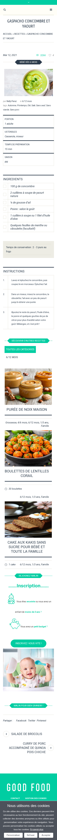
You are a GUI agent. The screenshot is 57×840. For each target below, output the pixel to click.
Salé (33, 105)
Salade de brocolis (26, 734)
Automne (12, 105)
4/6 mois (22, 422)
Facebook (21, 720)
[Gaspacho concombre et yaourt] (28, 82)
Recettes (19, 34)
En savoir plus (36, 829)
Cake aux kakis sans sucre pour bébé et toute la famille (27, 547)
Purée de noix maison (27, 409)
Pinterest (41, 720)
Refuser (31, 835)
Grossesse (11, 422)
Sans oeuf (40, 105)
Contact (15, 798)
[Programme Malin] (28, 787)
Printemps (22, 105)
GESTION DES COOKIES (35, 798)
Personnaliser (13, 835)
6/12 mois (27, 101)
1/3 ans (44, 422)
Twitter (31, 720)
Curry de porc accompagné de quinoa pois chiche (27, 748)
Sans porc (14, 109)
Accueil (7, 34)
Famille (45, 425)
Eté (29, 105)
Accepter (46, 835)
